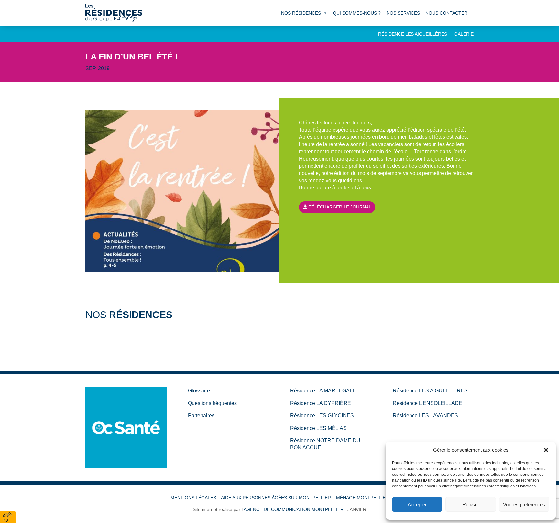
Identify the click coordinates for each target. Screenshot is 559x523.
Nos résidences (301, 13)
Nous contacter (446, 13)
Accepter (417, 504)
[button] (546, 450)
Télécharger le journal (340, 206)
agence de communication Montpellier (294, 509)
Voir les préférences (524, 504)
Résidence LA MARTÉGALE (323, 390)
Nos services (403, 13)
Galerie (464, 34)
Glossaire (199, 390)
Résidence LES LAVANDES (425, 415)
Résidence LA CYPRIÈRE (320, 403)
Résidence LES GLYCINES (322, 415)
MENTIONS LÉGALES (193, 497)
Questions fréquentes (212, 403)
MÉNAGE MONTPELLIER (362, 497)
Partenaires (201, 415)
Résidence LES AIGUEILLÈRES (430, 390)
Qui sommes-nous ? (357, 13)
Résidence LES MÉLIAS (318, 428)
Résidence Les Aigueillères (412, 34)
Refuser (470, 504)
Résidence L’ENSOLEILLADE (427, 403)
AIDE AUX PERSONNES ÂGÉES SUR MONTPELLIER (276, 497)
